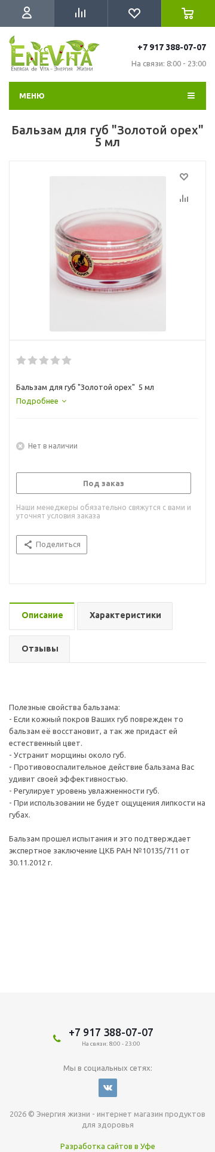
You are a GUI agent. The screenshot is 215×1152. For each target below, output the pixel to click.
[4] (56, 360)
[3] (44, 360)
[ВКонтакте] (108, 1088)
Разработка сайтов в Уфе (107, 1146)
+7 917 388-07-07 (171, 47)
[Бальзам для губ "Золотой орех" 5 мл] (107, 253)
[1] (21, 360)
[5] (67, 360)
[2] (33, 360)
